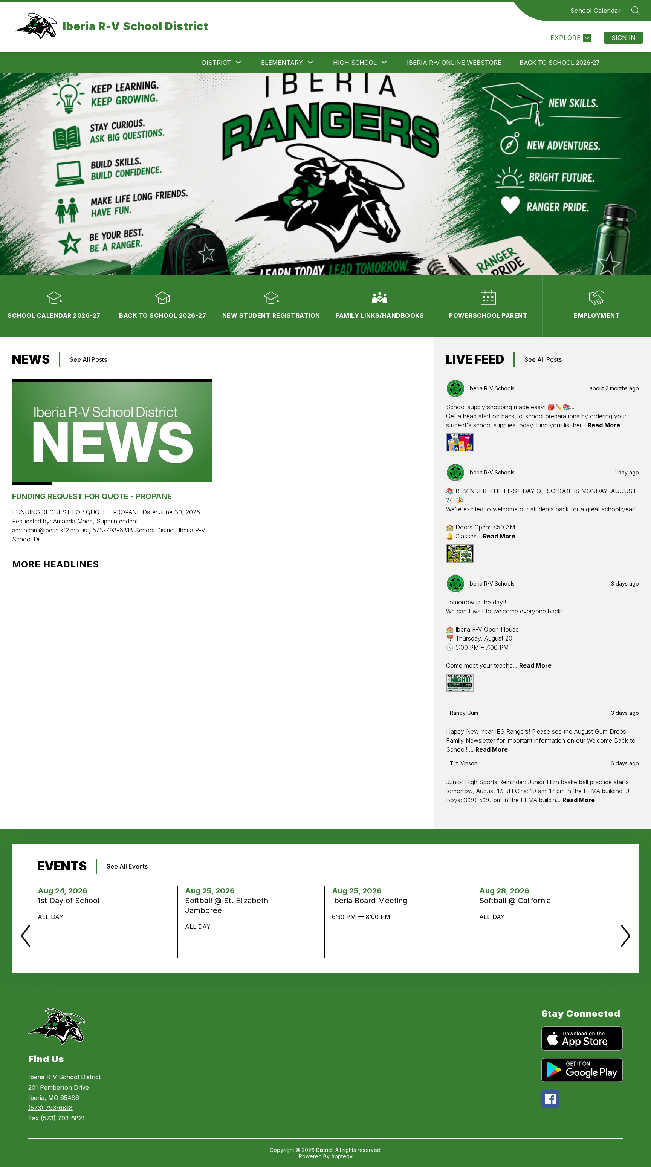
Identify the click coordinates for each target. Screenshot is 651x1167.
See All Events (127, 866)
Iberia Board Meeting (372, 900)
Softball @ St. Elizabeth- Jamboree (228, 905)
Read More (604, 425)
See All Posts (88, 359)
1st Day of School (71, 900)
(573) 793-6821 (63, 1118)
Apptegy (342, 1156)
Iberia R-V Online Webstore (454, 62)
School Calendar (595, 10)
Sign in (623, 37)
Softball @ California (517, 900)
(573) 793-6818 (50, 1108)
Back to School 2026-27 (560, 62)
